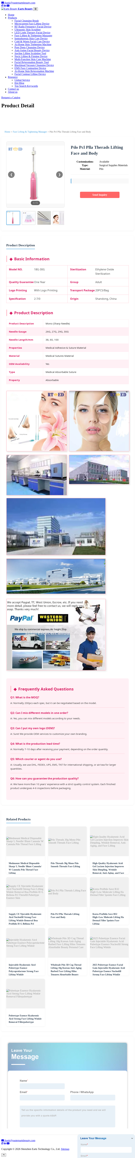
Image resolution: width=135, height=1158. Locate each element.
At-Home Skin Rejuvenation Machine (34, 71)
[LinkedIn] (5, 5)
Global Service (22, 80)
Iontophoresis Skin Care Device (31, 38)
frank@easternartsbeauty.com (20, 2)
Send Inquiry (99, 194)
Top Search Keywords (26, 86)
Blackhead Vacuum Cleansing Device (34, 65)
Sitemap (65, 1149)
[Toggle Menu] (35, 9)
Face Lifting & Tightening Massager (33, 35)
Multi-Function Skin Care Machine (32, 59)
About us (12, 92)
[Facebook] (2, 5)
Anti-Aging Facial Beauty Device (32, 50)
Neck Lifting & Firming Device (30, 56)
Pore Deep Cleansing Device (29, 47)
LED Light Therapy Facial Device (32, 32)
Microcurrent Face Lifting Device (31, 23)
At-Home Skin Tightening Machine (32, 44)
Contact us (13, 89)
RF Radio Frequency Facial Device (32, 26)
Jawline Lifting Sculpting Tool (30, 53)
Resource (13, 77)
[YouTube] (8, 5)
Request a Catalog (10, 97)
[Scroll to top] (3, 1155)
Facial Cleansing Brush (26, 20)
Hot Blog (19, 83)
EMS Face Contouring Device (30, 68)
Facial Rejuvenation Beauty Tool (31, 62)
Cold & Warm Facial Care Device (32, 41)
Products (12, 17)
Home (11, 14)
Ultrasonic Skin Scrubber (27, 29)
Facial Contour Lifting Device (30, 74)
